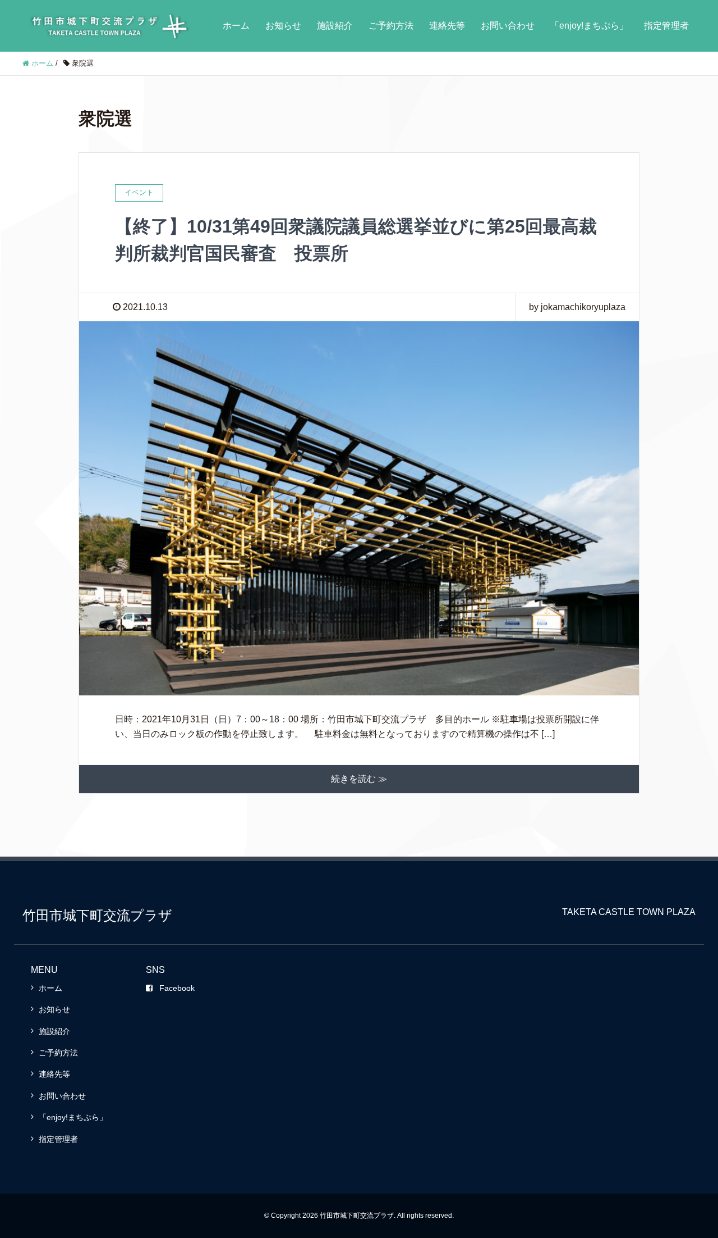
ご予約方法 (391, 25)
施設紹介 (335, 25)
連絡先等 (447, 25)
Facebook (177, 988)
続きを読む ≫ (359, 779)
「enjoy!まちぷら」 (589, 25)
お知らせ (283, 25)
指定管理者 (666, 25)
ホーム (236, 25)
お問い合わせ (508, 25)
